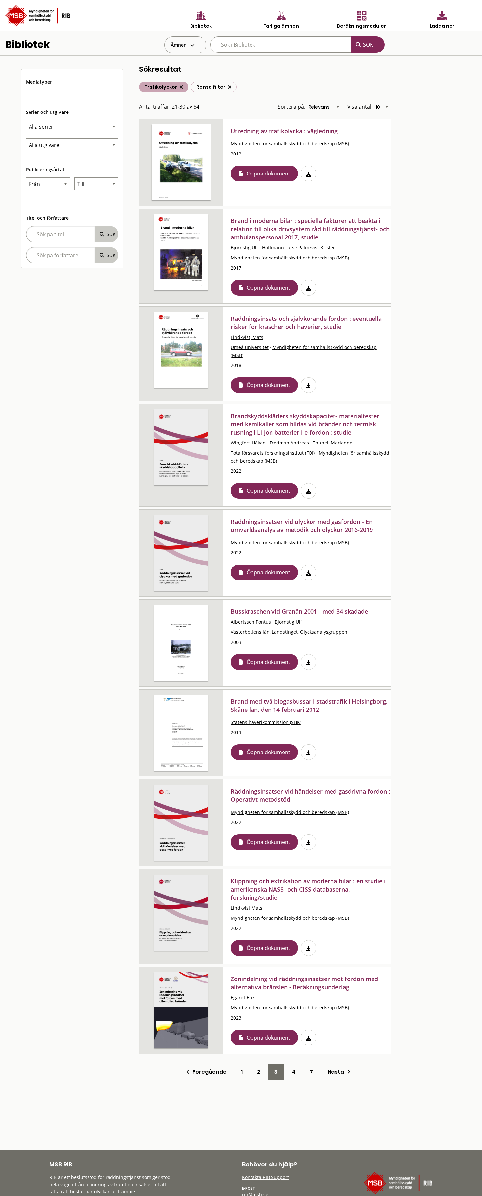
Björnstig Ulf (244, 247)
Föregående (208, 1072)
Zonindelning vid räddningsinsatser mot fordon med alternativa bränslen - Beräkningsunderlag (304, 983)
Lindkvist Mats (246, 908)
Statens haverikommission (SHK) (266, 722)
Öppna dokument (268, 173)
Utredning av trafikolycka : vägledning (284, 131)
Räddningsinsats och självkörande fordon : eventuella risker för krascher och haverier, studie (306, 323)
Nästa (337, 1072)
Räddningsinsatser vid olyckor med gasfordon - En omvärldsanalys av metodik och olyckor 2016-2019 (302, 526)
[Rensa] (229, 87)
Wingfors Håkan (248, 443)
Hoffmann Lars (278, 247)
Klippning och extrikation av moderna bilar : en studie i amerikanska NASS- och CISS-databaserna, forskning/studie (308, 889)
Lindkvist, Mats (247, 337)
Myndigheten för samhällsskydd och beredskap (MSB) (290, 143)
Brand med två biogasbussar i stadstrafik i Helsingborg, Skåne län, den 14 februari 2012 (309, 705)
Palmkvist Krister (316, 247)
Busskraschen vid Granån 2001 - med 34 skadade (299, 611)
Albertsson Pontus (251, 622)
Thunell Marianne (332, 443)
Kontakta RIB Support (265, 1177)
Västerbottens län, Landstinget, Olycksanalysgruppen (289, 632)
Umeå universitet (250, 347)
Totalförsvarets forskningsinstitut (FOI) (273, 453)
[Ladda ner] (308, 173)
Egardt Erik (243, 997)
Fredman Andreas (289, 443)
